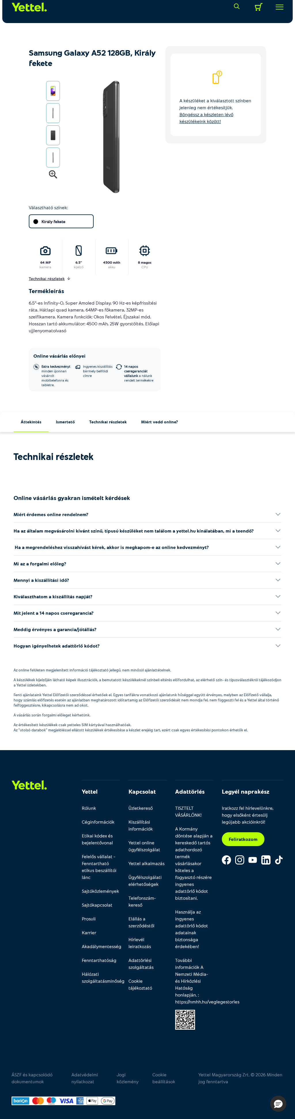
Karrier (89, 932)
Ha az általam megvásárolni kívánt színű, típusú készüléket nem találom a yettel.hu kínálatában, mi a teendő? (134, 530)
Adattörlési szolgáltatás (141, 963)
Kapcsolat (142, 791)
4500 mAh (111, 262)
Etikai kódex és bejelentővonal (97, 839)
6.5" (78, 262)
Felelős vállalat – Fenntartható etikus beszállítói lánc (99, 867)
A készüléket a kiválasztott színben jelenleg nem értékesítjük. (215, 111)
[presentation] (103, 137)
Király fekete (53, 221)
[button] (278, 1104)
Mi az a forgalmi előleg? (40, 563)
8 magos (145, 262)
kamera (45, 267)
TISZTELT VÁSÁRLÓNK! (188, 811)
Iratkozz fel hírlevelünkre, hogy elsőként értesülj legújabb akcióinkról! (247, 814)
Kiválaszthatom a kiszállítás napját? (53, 596)
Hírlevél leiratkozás (139, 943)
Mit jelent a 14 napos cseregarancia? (54, 613)
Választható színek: (48, 207)
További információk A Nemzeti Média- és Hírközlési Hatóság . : (194, 980)
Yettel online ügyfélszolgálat (144, 846)
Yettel (90, 791)
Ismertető (65, 421)
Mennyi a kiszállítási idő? (41, 580)
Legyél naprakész (245, 791)
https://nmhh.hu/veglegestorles (207, 1001)
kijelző (79, 267)
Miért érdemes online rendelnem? (51, 514)
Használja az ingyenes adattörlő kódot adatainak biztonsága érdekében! (191, 929)
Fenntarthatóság (99, 960)
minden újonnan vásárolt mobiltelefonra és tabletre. (55, 375)
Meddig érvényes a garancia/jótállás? (55, 629)
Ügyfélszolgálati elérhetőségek (145, 880)
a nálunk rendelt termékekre (138, 373)
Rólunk (89, 808)
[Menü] (277, 7)
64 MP (45, 262)
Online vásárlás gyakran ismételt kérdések (72, 497)
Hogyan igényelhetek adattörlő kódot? (57, 645)
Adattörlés (190, 791)
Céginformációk (98, 821)
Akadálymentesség (101, 946)
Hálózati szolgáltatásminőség (101, 977)
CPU (144, 267)
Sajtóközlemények (100, 891)
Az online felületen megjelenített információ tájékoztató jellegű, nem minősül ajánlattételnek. (92, 670)
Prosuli (89, 918)
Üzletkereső (140, 808)
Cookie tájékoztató (140, 984)
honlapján (185, 994)
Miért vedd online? (159, 421)
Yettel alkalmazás (146, 863)
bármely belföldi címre (97, 371)
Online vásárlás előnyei (59, 355)
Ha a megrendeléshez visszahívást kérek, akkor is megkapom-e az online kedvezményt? (111, 547)
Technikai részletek (108, 421)
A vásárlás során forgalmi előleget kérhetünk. (52, 715)
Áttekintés (31, 421)
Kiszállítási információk (140, 825)
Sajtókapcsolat (97, 904)
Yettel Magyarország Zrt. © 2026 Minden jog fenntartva (240, 1078)
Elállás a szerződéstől (141, 922)
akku (111, 267)
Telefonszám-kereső (142, 901)
